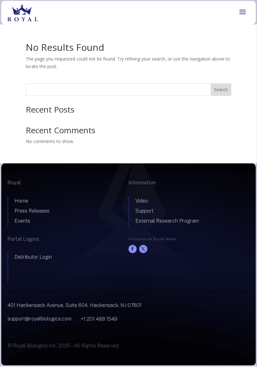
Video (141, 201)
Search (221, 89)
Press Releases (32, 211)
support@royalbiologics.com (39, 319)
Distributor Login (33, 257)
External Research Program (167, 221)
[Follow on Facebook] (132, 249)
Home (21, 201)
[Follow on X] (143, 249)
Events (22, 221)
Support (144, 211)
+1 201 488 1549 (99, 319)
